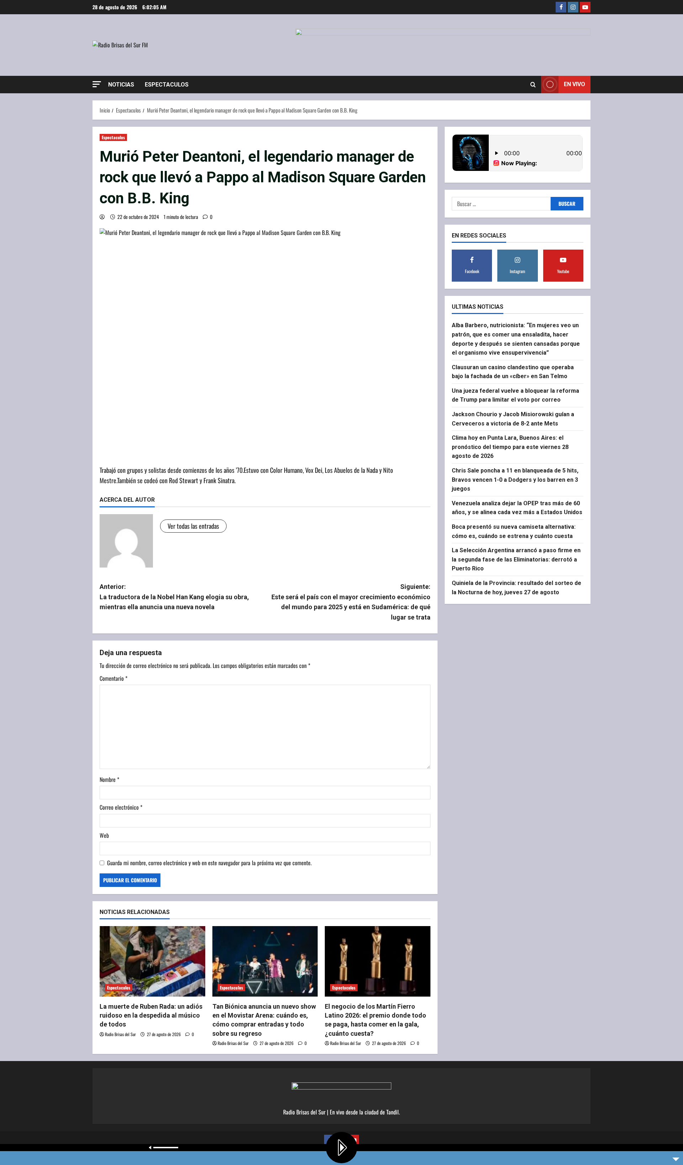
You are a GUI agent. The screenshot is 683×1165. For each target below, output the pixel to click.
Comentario (113, 678)
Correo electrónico (121, 807)
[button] (96, 84)
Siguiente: (350, 602)
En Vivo (574, 84)
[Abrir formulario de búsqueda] (533, 84)
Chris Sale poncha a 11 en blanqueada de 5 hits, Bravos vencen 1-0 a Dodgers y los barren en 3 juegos (515, 479)
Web (104, 835)
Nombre (109, 779)
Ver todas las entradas (193, 526)
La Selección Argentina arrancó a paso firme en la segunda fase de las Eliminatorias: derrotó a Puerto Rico (516, 559)
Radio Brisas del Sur (120, 1034)
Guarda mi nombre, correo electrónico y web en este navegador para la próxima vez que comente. (209, 862)
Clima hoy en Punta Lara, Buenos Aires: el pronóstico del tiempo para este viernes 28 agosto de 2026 (510, 446)
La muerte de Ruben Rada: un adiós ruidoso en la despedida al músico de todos (151, 1015)
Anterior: (174, 597)
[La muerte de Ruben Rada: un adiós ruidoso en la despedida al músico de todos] (152, 961)
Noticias (121, 84)
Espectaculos (167, 84)
